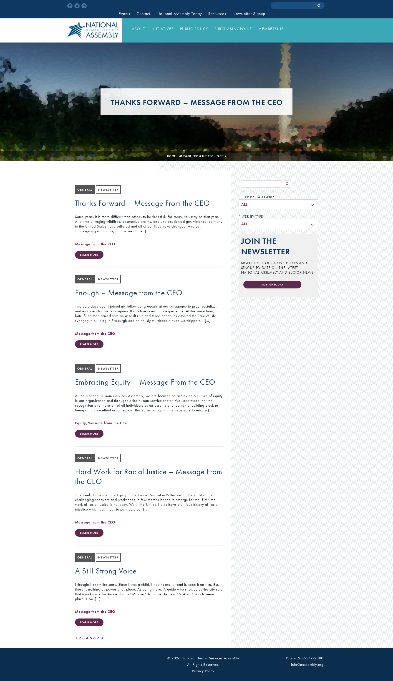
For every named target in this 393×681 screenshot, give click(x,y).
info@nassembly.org (307, 664)
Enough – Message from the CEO (128, 293)
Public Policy (194, 28)
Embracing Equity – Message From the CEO (145, 382)
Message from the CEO (196, 156)
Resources (217, 13)
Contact (143, 13)
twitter (77, 5)
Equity (80, 423)
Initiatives (162, 28)
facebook (70, 5)
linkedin (84, 5)
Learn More (89, 255)
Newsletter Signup (248, 13)
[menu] (278, 204)
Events (124, 13)
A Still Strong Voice (106, 571)
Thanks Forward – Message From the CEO (142, 203)
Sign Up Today (272, 284)
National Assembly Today (179, 13)
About (138, 28)
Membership (270, 28)
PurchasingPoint (233, 28)
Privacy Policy (203, 670)
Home (171, 156)
